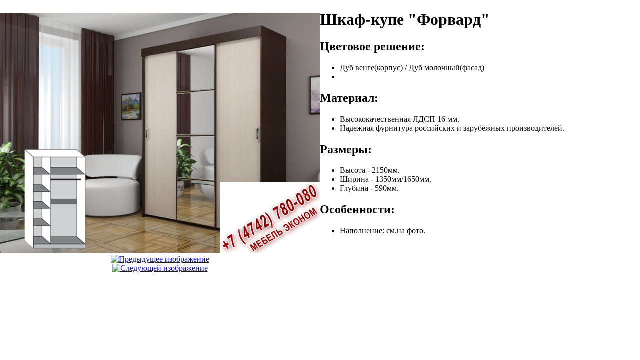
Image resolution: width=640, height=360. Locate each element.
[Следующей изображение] (160, 268)
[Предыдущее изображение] (160, 259)
